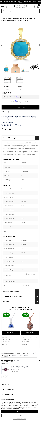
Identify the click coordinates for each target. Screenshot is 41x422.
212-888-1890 (8, 125)
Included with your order (12, 296)
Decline (19, 415)
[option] (20, 44)
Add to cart (10, 333)
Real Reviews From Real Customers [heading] (15, 353)
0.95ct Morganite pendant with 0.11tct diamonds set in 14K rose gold (29, 339)
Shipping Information (11, 291)
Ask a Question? (7, 123)
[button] (34, 353)
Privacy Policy (20, 409)
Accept (19, 412)
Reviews (6, 301)
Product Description (10, 138)
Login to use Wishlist (3, 112)
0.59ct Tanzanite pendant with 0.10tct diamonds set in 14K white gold (10, 339)
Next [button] (38, 44)
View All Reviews (24, 356)
